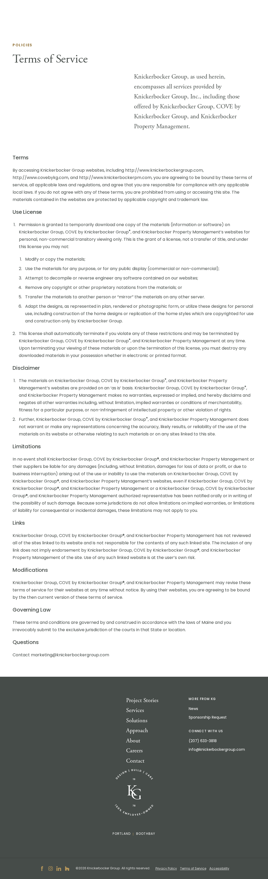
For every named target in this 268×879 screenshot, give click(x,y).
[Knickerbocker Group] (134, 792)
